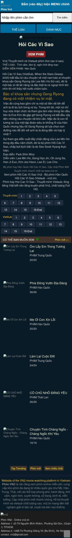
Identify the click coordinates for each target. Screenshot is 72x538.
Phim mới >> (62, 239)
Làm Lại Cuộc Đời (42, 356)
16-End (38, 209)
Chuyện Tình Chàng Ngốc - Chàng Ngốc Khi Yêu (49, 431)
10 (39, 203)
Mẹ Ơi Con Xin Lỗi (42, 319)
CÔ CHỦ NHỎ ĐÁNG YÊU (48, 392)
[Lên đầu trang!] (67, 533)
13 (5, 209)
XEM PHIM (36, 54)
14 (15, 209)
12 (58, 203)
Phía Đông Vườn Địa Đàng (48, 283)
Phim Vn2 (6, 9)
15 (25, 209)
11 (49, 203)
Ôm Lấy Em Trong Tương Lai (47, 248)
